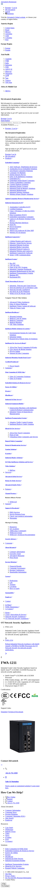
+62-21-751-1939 (13, 803)
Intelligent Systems (11, 259)
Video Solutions (10, 466)
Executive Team (15, 554)
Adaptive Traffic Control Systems (21, 422)
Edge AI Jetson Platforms (18, 304)
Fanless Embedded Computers (20, 182)
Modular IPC (14, 275)
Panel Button (5, 120)
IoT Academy (14, 529)
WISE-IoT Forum (16, 533)
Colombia (8, 38)
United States (9, 28)
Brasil (7, 30)
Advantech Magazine (17, 556)
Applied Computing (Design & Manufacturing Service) (22, 198)
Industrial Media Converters (19, 247)
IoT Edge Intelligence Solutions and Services (19, 462)
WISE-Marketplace (12, 607)
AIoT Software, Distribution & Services (23, 167)
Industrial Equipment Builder (14, 403)
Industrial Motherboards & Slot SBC (22, 271)
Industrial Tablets (15, 337)
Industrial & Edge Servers (13, 399)
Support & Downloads (12, 508)
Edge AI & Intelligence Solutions (21, 177)
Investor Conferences (17, 570)
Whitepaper (9, 829)
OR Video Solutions (17, 324)
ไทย (6, 78)
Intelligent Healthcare (12, 312)
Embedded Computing (12, 162)
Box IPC (13, 263)
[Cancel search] (17, 125)
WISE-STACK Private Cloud (20, 293)
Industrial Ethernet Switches (19, 245)
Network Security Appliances (20, 290)
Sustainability (9, 593)
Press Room (14, 558)
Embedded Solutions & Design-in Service (17, 383)
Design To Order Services (13, 480)
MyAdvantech (10, 10)
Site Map (8, 874)
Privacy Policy (10, 876)
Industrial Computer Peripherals (20, 269)
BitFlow (12, 470)
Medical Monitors (16, 322)
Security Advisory (11, 539)
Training (12, 584)
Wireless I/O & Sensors (18, 232)
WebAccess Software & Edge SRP (22, 230)
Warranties (13, 518)
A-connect (8, 841)
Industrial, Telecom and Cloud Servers (23, 286)
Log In (14, 8)
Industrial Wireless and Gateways (21, 251)
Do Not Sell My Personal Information (18, 878)
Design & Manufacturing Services (15, 445)
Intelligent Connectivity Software (21, 253)
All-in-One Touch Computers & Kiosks (23, 347)
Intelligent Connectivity (12, 237)
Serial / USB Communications (20, 255)
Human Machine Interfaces (19, 223)
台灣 (7, 76)
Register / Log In (11, 128)
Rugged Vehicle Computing (13, 441)
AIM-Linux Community (18, 531)
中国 (7, 61)
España (7, 50)
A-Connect (9, 609)
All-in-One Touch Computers (20, 433)
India (7, 63)
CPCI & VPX (14, 265)
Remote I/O (14, 229)
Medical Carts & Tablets (18, 318)
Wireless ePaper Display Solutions (21, 194)
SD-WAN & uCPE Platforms (20, 291)
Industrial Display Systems (19, 186)
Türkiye (8, 80)
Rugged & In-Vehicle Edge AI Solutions (24, 339)
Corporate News (11, 812)
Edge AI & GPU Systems (18, 267)
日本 (7, 67)
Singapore (8, 73)
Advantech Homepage (8, 2)
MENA (7, 91)
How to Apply (15, 588)
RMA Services (15, 512)
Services (8, 472)
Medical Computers (16, 320)
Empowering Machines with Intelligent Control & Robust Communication (23, 409)
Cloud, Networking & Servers (14, 281)
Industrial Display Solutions (13, 457)
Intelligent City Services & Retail (15, 343)
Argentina (8, 34)
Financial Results (15, 566)
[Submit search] (15, 125)
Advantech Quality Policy (13, 485)
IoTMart (8, 605)
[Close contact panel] (1, 765)
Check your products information (21, 516)
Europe (7, 48)
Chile (7, 36)
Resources (13, 527)
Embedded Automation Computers (22, 217)
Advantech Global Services (13, 476)
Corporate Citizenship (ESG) (15, 816)
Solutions (8, 368)
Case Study (9, 828)
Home (7, 613)
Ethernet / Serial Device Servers (21, 243)
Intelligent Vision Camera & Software (23, 306)
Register (8, 8)
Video (7, 833)
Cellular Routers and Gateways (20, 241)
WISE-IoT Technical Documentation (22, 535)
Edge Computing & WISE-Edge (15, 372)
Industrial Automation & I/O (14, 203)
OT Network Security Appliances (16, 618)
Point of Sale (14, 435)
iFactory (8, 391)
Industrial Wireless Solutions (19, 192)
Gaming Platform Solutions (19, 184)
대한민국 (8, 69)
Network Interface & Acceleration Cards (24, 288)
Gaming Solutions (10, 449)
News (7, 835)
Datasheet (4, 712)
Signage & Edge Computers (19, 353)
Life (11, 583)
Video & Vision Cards (17, 308)
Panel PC (13, 225)
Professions (13, 581)
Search (7, 12)
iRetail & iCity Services (12, 428)
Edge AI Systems (16, 378)
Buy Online (11, 797)
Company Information (17, 552)
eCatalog (8, 837)
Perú (6, 40)
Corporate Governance (17, 568)
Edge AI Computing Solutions (20, 376)
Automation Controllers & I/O (20, 207)
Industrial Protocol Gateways (20, 249)
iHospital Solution (16, 316)
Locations (13, 586)
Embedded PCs (15, 179)
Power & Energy (15, 227)
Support (8, 504)
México (7, 32)
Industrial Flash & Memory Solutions (22, 188)
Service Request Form (17, 514)
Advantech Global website (16, 17)
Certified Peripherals (11, 362)
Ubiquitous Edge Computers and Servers (24, 437)
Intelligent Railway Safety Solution (22, 424)
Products (8, 158)
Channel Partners (10, 493)
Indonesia (10, 14)
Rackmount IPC (15, 277)
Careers (7, 576)
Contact (8, 601)
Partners (8, 489)
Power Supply (14, 366)
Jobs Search (9, 818)
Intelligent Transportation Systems (21, 273)
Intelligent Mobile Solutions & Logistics (17, 328)
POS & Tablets (15, 351)
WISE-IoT (13, 502)
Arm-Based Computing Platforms (21, 171)
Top (4, 884)
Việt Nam (8, 82)
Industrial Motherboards (18, 190)
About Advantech (10, 547)
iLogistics (8, 453)
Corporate (8, 543)
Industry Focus (10, 831)
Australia (8, 59)
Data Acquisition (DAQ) (18, 215)
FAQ (7, 839)
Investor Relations (11, 562)
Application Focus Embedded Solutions (23, 169)
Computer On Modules (18, 173)
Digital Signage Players (18, 175)
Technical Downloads (15, 712)
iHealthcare (9, 395)
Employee (8, 597)
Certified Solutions (16, 209)
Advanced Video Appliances (19, 302)
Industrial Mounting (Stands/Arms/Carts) (18, 357)
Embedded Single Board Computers (22, 180)
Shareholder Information (18, 572)
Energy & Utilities (11, 387)
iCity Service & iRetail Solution (20, 349)
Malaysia (8, 71)
